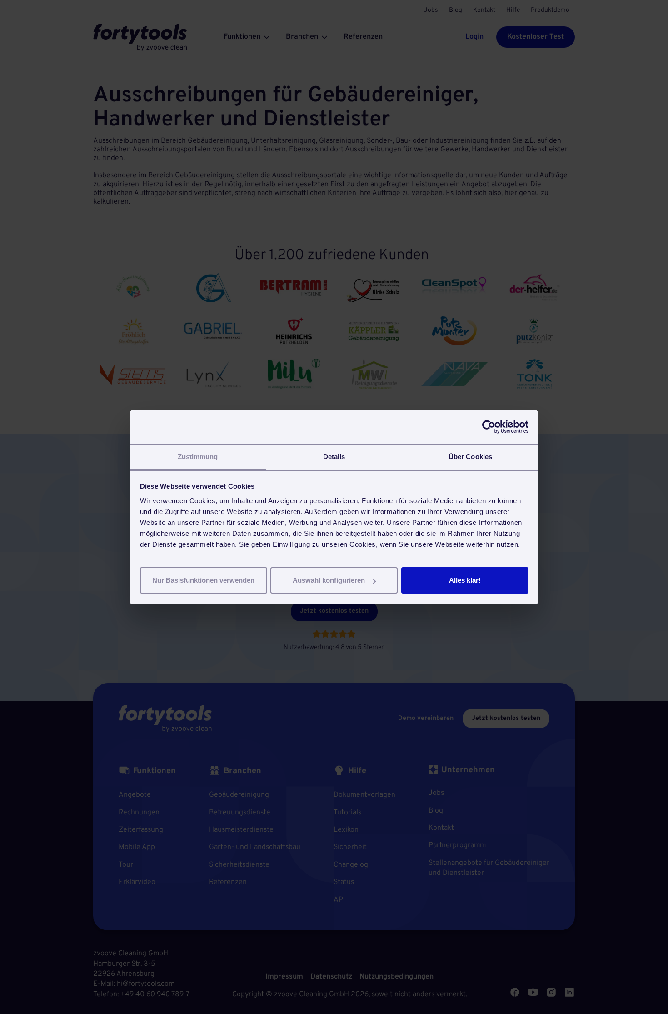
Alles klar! (465, 580)
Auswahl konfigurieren (329, 580)
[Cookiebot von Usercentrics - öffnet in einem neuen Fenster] (488, 427)
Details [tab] (334, 456)
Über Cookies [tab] (470, 456)
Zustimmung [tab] (198, 456)
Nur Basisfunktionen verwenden (203, 580)
